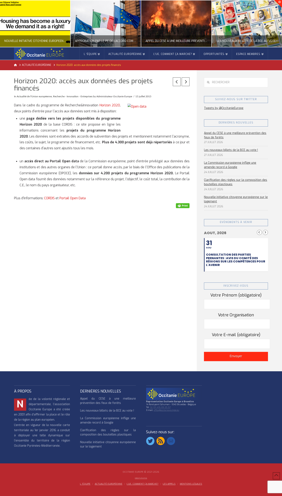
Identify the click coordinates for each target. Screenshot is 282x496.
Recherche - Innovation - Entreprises (72, 96)
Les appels (169, 484)
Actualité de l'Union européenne (34, 96)
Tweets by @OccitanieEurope (223, 108)
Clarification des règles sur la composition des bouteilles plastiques (235, 182)
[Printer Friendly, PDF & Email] (183, 206)
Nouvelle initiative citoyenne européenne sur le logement (236, 199)
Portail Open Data (72, 198)
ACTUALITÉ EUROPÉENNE (108, 484)
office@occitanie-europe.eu (166, 410)
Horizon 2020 (110, 105)
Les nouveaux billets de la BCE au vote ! (231, 150)
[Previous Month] (259, 232)
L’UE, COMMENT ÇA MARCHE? (142, 484)
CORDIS (49, 198)
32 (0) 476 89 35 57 (160, 407)
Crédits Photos (141, 478)
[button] (278, 4)
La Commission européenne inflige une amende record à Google (230, 165)
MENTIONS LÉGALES (191, 484)
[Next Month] (265, 232)
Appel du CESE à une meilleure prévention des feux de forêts (235, 135)
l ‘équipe (85, 484)
